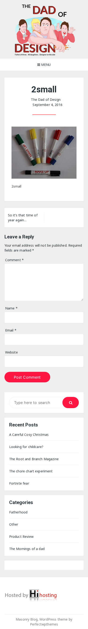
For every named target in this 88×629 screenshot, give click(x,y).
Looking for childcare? (26, 446)
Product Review (21, 536)
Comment (14, 260)
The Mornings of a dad (27, 548)
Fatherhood (18, 512)
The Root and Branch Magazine (34, 459)
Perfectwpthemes (44, 624)
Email (10, 330)
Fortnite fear (19, 483)
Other (13, 524)
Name (11, 308)
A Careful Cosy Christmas (29, 434)
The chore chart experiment (31, 471)
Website (11, 352)
